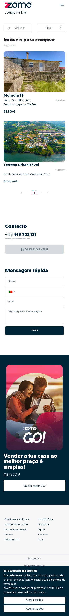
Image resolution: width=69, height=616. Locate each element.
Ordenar (20, 28)
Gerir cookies (34, 600)
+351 (20, 235)
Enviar (34, 330)
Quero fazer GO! (35, 485)
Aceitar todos (34, 609)
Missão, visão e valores (15, 530)
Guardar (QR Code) (36, 249)
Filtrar (49, 28)
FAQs (40, 540)
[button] (11, 292)
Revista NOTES (12, 540)
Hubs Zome (43, 525)
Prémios (9, 535)
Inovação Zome (45, 519)
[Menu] (61, 5)
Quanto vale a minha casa (17, 519)
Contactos (43, 535)
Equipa (41, 530)
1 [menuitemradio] (34, 193)
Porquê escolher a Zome (16, 525)
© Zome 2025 (34, 559)
